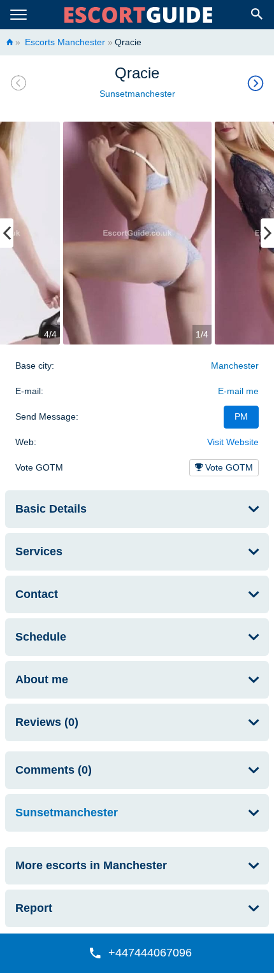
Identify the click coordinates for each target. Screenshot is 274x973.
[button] (137, 953)
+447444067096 (150, 952)
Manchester (235, 365)
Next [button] (267, 233)
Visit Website (233, 442)
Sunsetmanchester (137, 94)
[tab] (137, 509)
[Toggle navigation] (18, 15)
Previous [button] (6, 233)
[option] (137, 233)
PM (241, 416)
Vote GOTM (228, 467)
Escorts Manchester (63, 42)
